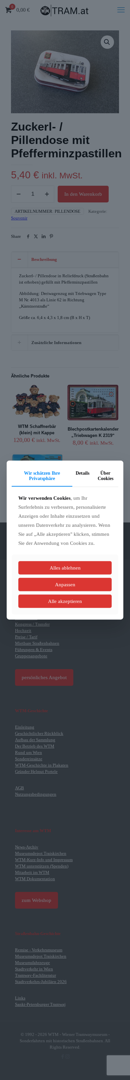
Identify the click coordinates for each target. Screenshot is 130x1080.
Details (82, 472)
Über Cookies (105, 475)
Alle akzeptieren (65, 601)
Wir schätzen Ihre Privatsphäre (42, 475)
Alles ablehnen (65, 568)
